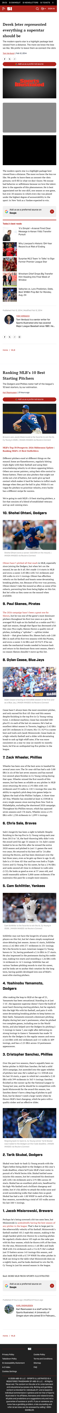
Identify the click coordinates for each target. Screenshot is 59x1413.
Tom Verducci (8, 54)
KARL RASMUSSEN (24, 1306)
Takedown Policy (9, 1359)
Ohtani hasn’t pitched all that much (20, 562)
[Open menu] (3, 8)
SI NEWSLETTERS (30, 3)
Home (5, 350)
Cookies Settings (9, 1372)
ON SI (4, 3)
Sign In (51, 9)
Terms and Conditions (43, 1359)
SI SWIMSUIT (15, 3)
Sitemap (37, 1363)
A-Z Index (6, 1367)
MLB (13, 350)
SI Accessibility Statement (13, 1363)
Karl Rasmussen (10, 393)
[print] (19, 337)
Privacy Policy (8, 1355)
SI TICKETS (45, 3)
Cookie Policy (39, 1355)
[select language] (43, 8)
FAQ (35, 1367)
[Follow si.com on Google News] (52, 211)
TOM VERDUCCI (23, 316)
